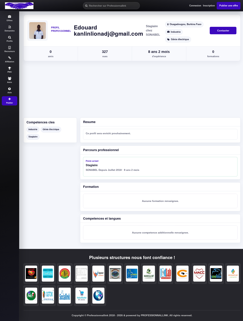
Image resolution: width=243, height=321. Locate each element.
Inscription (209, 5)
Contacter (223, 30)
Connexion (195, 5)
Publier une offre (228, 5)
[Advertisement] (131, 91)
